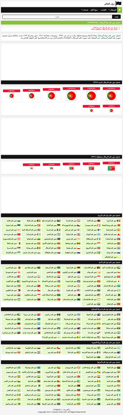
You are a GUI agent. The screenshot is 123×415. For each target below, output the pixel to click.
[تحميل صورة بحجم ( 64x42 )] (91, 168)
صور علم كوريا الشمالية (49, 281)
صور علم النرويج (91, 248)
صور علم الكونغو (11, 367)
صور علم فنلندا (92, 230)
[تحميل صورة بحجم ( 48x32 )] (71, 168)
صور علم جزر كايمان (70, 328)
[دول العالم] (119, 10)
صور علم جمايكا (111, 328)
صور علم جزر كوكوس (70, 272)
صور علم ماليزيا (71, 290)
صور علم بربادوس (51, 314)
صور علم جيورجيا (11, 272)
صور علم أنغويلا (92, 314)
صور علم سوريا (12, 295)
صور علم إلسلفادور (50, 333)
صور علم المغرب (51, 386)
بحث (116, 17)
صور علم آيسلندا (111, 239)
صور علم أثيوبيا (52, 376)
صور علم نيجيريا (111, 395)
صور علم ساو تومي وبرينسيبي (67, 399)
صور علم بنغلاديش (31, 268)
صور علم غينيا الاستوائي (69, 381)
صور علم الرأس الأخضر (29, 372)
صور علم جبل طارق (110, 234)
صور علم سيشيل (71, 395)
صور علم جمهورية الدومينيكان (107, 323)
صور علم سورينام (11, 352)
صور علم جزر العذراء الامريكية (47, 337)
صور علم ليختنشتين (50, 239)
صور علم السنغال (11, 395)
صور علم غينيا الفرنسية (89, 352)
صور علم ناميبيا (32, 390)
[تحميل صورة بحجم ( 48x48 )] (11, 96)
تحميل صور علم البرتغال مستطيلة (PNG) (104, 29)
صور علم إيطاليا (91, 239)
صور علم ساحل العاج (70, 372)
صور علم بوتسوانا (31, 367)
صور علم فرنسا (52, 230)
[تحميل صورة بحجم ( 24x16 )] (51, 168)
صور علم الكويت (11, 281)
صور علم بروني (112, 272)
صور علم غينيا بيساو (50, 381)
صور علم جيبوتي (11, 372)
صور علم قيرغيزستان (90, 281)
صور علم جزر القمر (10, 381)
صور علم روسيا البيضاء (109, 225)
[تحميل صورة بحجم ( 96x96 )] (51, 96)
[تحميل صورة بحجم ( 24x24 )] (91, 110)
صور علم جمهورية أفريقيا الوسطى (105, 372)
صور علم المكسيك (11, 328)
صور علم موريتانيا (111, 390)
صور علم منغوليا (11, 286)
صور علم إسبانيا (111, 230)
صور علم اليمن (92, 304)
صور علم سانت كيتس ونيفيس (87, 328)
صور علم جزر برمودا (30, 314)
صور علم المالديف (91, 290)
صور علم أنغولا (112, 367)
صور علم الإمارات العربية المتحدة (106, 268)
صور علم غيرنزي (11, 230)
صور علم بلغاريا (12, 221)
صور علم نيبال (52, 290)
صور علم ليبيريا (112, 386)
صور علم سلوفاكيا (51, 252)
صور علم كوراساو (31, 319)
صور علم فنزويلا (91, 357)
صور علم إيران (32, 277)
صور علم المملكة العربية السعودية (45, 295)
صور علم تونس (112, 404)
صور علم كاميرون (51, 372)
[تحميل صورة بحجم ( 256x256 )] (91, 96)
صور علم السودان (51, 395)
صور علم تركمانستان (70, 299)
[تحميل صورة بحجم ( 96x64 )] (111, 168)
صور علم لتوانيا (32, 239)
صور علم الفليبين (11, 290)
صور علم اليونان (91, 234)
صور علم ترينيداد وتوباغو (109, 337)
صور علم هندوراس (31, 323)
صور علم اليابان (111, 281)
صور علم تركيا (52, 299)
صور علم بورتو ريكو (70, 333)
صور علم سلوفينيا (71, 252)
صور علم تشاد (32, 399)
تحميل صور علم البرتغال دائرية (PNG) (105, 28)
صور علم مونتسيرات (30, 328)
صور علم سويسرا (91, 225)
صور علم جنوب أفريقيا (49, 404)
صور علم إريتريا (72, 376)
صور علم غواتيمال (51, 323)
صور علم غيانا (72, 352)
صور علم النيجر (12, 390)
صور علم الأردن (12, 277)
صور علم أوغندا (72, 404)
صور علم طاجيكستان (90, 299)
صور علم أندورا (112, 221)
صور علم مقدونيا (31, 243)
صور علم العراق (51, 277)
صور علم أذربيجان (51, 268)
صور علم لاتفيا (112, 243)
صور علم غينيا (92, 381)
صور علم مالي (12, 386)
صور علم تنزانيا (92, 404)
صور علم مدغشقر (31, 386)
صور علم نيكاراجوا (111, 333)
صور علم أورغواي (111, 357)
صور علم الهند (72, 277)
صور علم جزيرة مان (10, 234)
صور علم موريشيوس (90, 390)
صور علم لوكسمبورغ (10, 239)
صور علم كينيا (32, 381)
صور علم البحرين (11, 268)
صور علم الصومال (111, 399)
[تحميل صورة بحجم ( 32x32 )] (111, 111)
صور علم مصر (92, 376)
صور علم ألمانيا (52, 225)
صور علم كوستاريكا (70, 319)
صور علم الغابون (31, 376)
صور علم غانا (12, 376)
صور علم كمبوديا (71, 281)
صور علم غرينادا (91, 323)
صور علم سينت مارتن (30, 333)
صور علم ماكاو (112, 290)
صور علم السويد (91, 252)
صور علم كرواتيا (71, 234)
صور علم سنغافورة (31, 295)
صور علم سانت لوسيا (50, 328)
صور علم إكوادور (11, 348)
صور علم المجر (52, 234)
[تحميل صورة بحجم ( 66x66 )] (32, 96)
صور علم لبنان (72, 286)
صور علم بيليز (112, 319)
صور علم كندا (92, 319)
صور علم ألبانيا (92, 221)
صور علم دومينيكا (11, 319)
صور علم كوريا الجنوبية (29, 281)
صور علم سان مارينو (30, 252)
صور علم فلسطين (91, 295)
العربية (66, 409)
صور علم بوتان (92, 272)
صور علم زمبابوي (11, 404)
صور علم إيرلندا (32, 234)
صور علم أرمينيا (72, 268)
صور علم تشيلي (51, 348)
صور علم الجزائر (111, 376)
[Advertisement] (61, 61)
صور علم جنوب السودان (89, 399)
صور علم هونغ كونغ (110, 277)
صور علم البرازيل (71, 348)
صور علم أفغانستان (90, 268)
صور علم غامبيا (112, 381)
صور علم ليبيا (72, 386)
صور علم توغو (12, 399)
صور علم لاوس (92, 286)
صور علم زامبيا (32, 404)
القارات (103, 10)
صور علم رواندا (92, 395)
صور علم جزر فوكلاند (110, 352)
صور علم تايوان (32, 299)
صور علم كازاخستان (110, 286)
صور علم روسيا (112, 252)
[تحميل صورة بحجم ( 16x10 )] (32, 169)
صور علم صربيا (12, 248)
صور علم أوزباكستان (10, 299)
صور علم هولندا (112, 248)
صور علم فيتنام (112, 304)
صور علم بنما (92, 333)
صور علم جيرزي (71, 239)
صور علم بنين (52, 367)
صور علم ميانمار (31, 286)
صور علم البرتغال (51, 248)
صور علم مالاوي (71, 390)
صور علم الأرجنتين (111, 348)
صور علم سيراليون (31, 395)
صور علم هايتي (12, 323)
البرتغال (113, 10)
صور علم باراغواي (31, 352)
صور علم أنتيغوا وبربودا (109, 314)
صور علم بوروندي (71, 367)
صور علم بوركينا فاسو (90, 367)
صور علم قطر (72, 295)
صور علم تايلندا (112, 299)
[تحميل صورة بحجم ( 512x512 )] (111, 96)
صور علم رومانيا (31, 248)
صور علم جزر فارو (71, 230)
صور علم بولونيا (71, 248)
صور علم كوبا (52, 319)
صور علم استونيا (11, 225)
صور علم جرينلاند (71, 323)
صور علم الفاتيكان (111, 257)
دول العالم (109, 3)
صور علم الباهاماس (10, 314)
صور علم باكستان (111, 295)
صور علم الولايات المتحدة (88, 337)
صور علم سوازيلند (51, 399)
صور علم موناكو (91, 243)
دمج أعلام (94, 10)
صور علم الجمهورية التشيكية (67, 225)
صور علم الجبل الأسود (49, 243)
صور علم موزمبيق (51, 390)
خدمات (85, 10)
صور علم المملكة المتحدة (28, 230)
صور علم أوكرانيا (11, 252)
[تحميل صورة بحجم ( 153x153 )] (71, 96)
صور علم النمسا (71, 221)
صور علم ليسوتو (91, 386)
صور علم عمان (32, 290)
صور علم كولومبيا (31, 348)
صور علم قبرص (32, 272)
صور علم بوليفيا (91, 348)
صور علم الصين (52, 272)
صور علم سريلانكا (51, 286)
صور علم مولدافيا (71, 243)
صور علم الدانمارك (30, 225)
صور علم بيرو (52, 352)
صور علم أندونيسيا (91, 277)
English (57, 409)
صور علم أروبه (72, 314)
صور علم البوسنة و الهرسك (48, 221)
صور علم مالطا (12, 243)
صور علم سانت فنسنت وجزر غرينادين (64, 337)
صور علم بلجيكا (32, 221)
